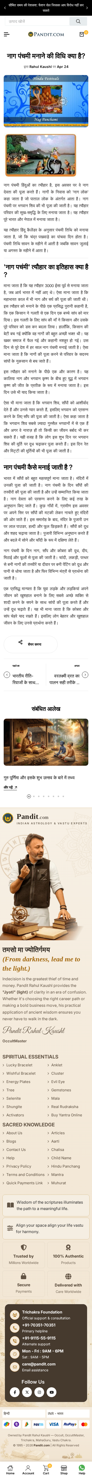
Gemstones (61, 1090)
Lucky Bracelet (19, 1065)
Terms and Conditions (25, 1174)
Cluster (57, 1073)
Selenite (13, 1098)
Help (10, 1158)
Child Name (61, 1158)
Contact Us (16, 1149)
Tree (10, 1090)
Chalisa (57, 1149)
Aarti (55, 1141)
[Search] (78, 21)
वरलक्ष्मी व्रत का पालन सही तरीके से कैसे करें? (64, 682)
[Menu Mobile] (8, 34)
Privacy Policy (18, 1166)
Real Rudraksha (64, 1106)
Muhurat (58, 1183)
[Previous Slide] (5, 8)
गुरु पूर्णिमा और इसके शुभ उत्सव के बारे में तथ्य (39, 777)
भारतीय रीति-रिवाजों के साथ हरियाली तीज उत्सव (28, 682)
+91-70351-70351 (38, 1325)
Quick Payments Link (24, 1183)
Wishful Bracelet (21, 1073)
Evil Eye (58, 1081)
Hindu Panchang (65, 1166)
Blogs (11, 1141)
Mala (55, 1098)
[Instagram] (39, 1392)
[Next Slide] (86, 8)
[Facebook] (15, 1392)
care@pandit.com (39, 1364)
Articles (58, 1133)
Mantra (57, 1174)
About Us (14, 1133)
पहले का (16, 665)
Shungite (14, 1106)
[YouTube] (51, 1392)
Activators (15, 1115)
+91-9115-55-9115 (39, 1338)
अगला (76, 665)
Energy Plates (18, 1081)
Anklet (56, 1065)
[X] (27, 1392)
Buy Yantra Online (66, 1115)
